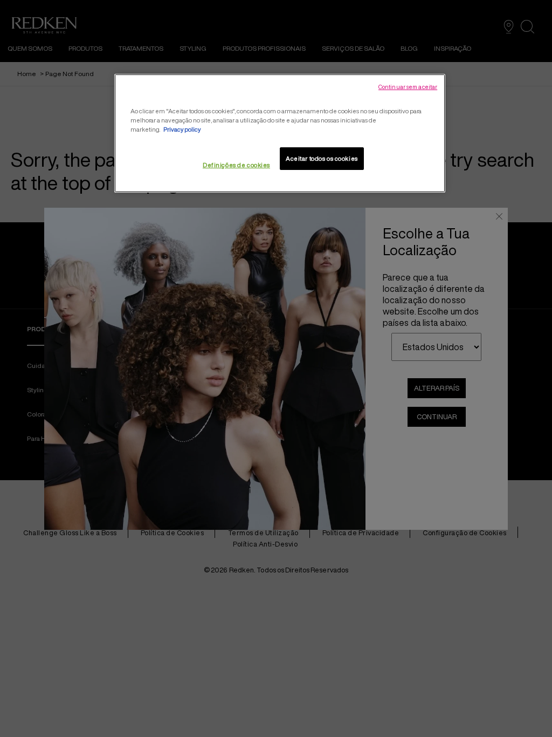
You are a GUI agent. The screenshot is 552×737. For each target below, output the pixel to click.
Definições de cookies (236, 165)
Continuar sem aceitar (407, 87)
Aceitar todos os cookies (322, 158)
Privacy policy (182, 129)
